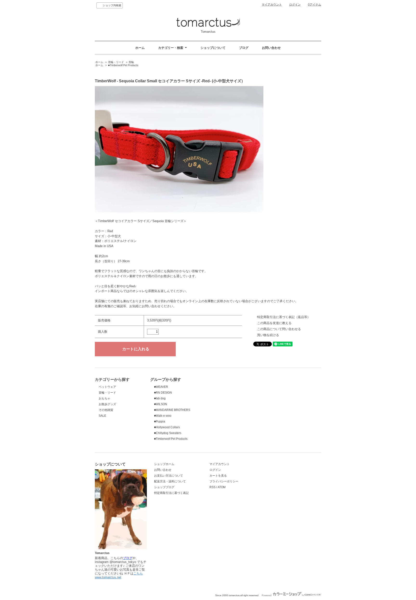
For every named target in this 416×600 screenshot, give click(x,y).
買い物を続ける (268, 335)
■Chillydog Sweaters (167, 433)
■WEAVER (161, 387)
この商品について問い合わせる (279, 329)
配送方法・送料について (170, 481)
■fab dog (160, 398)
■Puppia (159, 421)
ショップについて (213, 48)
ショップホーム (164, 464)
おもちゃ (104, 398)
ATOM (222, 487)
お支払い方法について (168, 475)
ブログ (243, 48)
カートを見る (218, 475)
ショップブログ (164, 487)
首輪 (131, 62)
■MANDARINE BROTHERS (172, 410)
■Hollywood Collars (167, 427)
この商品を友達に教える (274, 323)
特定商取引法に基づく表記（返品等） (283, 317)
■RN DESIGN (163, 392)
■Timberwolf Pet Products (123, 65)
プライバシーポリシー (223, 481)
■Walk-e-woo (162, 415)
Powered (267, 595)
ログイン (295, 4)
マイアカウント (272, 4)
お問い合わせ (271, 48)
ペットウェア (107, 387)
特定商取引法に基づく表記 (171, 493)
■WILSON (160, 404)
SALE (102, 415)
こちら (138, 573)
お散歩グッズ (107, 404)
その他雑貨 (106, 410)
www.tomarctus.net (108, 577)
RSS (212, 487)
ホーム (140, 48)
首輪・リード (116, 62)
